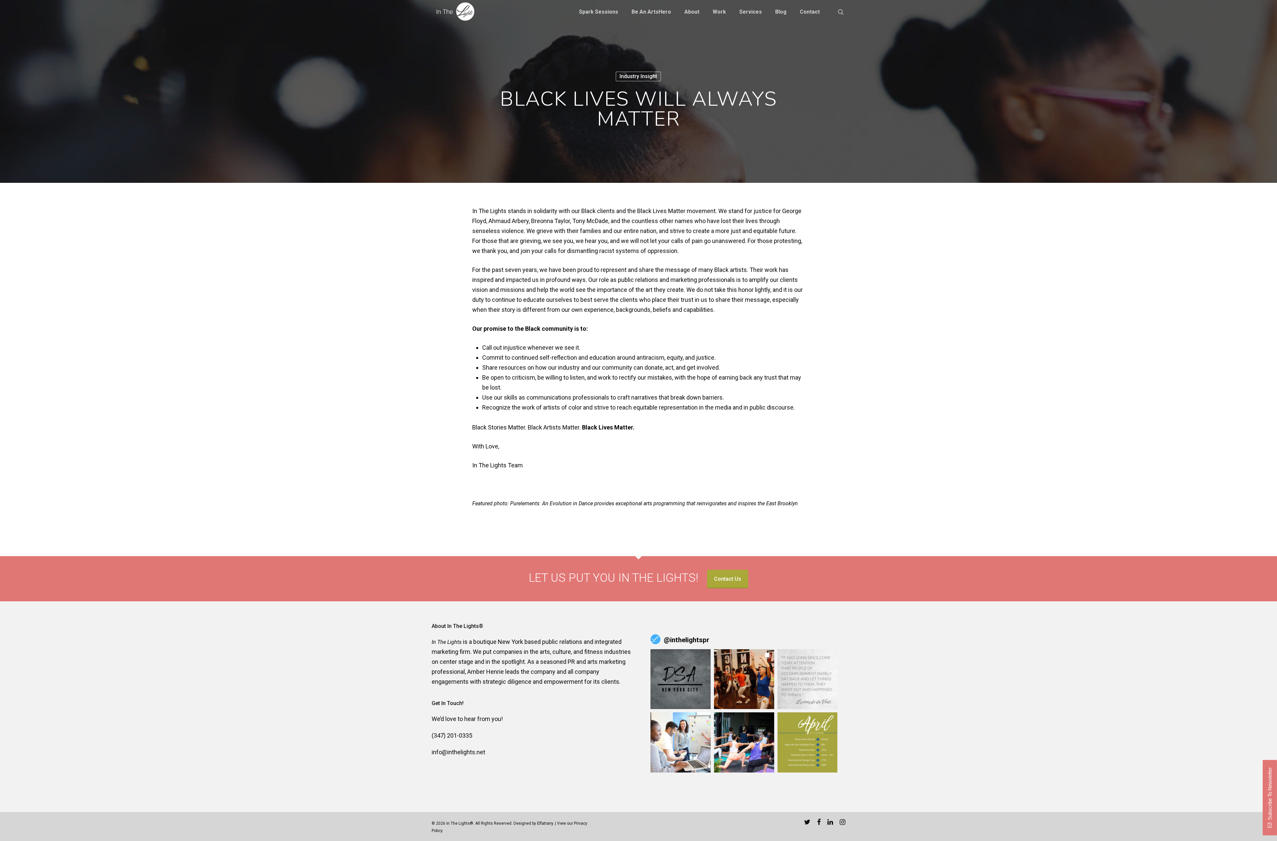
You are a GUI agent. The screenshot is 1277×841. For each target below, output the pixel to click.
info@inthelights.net (458, 752)
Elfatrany (545, 823)
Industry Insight (638, 76)
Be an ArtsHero (651, 12)
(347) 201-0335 (452, 735)
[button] (680, 679)
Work (719, 12)
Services (750, 12)
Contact (810, 12)
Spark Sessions (598, 12)
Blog (780, 12)
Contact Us (727, 579)
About (691, 12)
